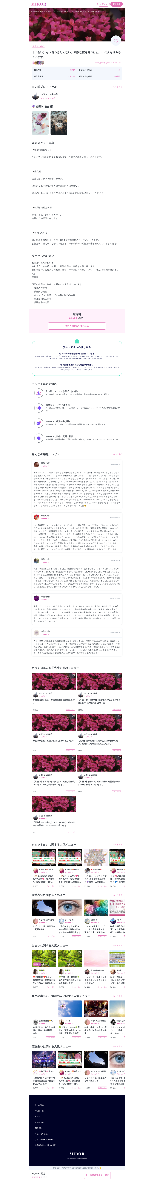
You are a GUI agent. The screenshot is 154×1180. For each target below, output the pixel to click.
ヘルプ (37, 1117)
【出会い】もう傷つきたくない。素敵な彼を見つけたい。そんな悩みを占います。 (79, 11)
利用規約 (38, 1128)
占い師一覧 (39, 1111)
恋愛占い (50, 11)
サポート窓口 (40, 1122)
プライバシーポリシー (43, 1140)
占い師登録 (39, 1105)
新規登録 (116, 4)
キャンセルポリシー (43, 1134)
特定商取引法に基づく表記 (45, 1145)
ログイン (103, 4)
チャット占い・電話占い (38, 11)
